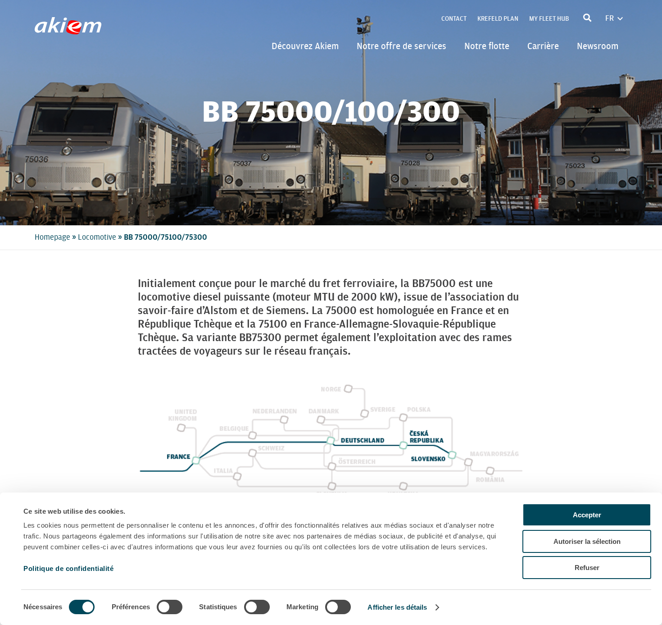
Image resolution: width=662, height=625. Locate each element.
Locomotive (97, 237)
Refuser (587, 567)
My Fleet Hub (549, 19)
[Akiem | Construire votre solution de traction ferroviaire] (70, 30)
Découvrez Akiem (305, 46)
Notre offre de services (401, 46)
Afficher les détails (397, 607)
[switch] (169, 607)
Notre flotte (486, 46)
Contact (454, 19)
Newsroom (597, 46)
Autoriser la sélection (587, 541)
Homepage (52, 237)
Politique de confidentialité (68, 568)
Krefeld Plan (497, 19)
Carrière (543, 46)
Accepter (587, 515)
